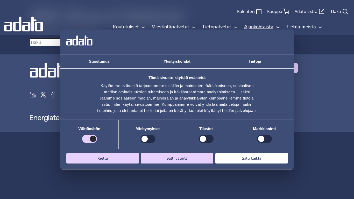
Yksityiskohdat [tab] (177, 61)
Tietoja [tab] (255, 61)
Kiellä (102, 158)
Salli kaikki (251, 158)
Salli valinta (177, 158)
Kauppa (274, 11)
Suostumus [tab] (99, 61)
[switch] (147, 139)
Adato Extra (306, 11)
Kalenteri (246, 11)
